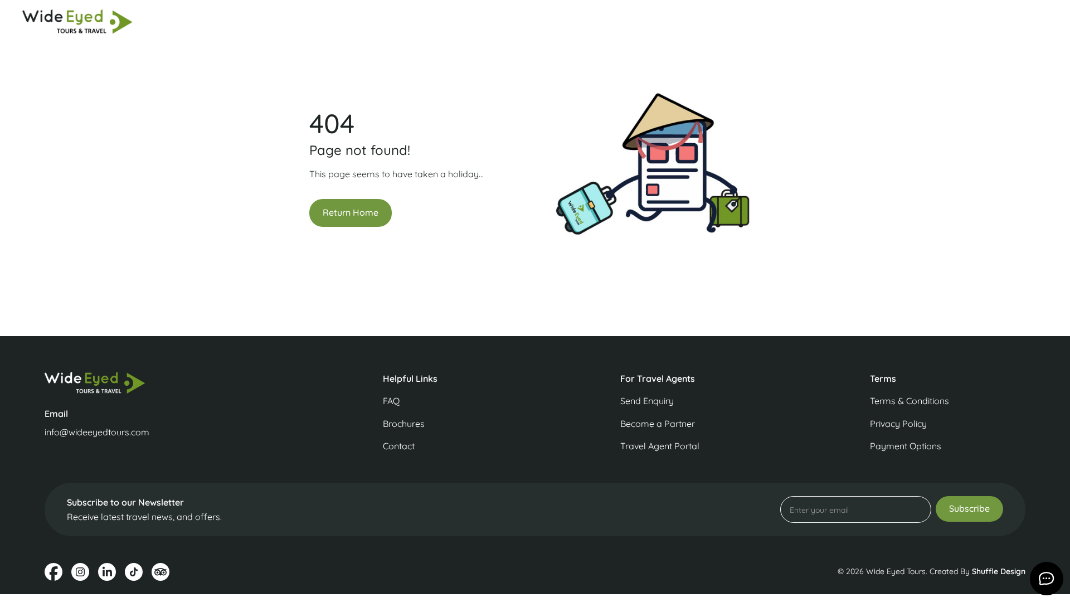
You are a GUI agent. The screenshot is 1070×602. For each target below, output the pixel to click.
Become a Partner (657, 423)
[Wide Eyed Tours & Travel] (160, 383)
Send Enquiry (647, 400)
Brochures (404, 423)
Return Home (350, 212)
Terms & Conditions (909, 400)
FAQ (391, 400)
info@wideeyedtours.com (97, 432)
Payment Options (905, 446)
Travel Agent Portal (659, 446)
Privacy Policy (898, 423)
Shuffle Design (998, 571)
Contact (399, 446)
